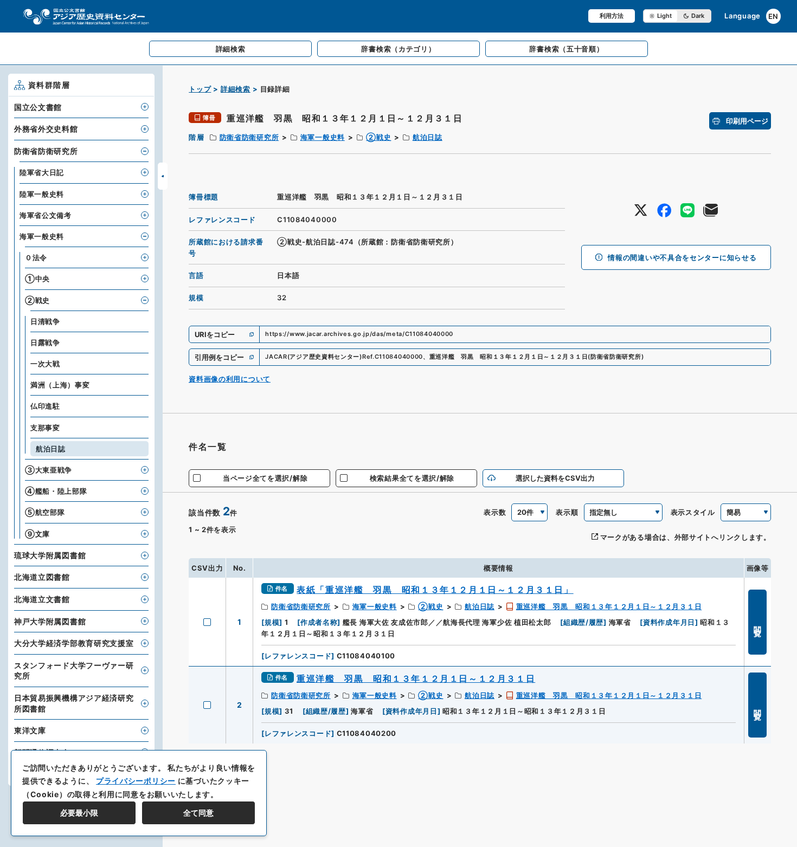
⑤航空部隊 (45, 512)
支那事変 (45, 427)
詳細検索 (235, 89)
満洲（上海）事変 (60, 384)
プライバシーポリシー (136, 780)
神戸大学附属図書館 (50, 621)
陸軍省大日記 (42, 172)
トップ (200, 89)
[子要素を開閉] (145, 107)
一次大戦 (45, 363)
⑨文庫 (37, 533)
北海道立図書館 (42, 576)
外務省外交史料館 (46, 128)
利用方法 (612, 16)
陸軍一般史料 (42, 194)
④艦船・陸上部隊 (56, 491)
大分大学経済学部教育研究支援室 (74, 643)
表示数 (495, 512)
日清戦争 (45, 321)
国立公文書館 (38, 107)
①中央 (37, 278)
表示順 (567, 512)
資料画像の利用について (230, 378)
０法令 (36, 257)
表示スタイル (693, 512)
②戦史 (378, 137)
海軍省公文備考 (46, 215)
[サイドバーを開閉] (163, 176)
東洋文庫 (30, 730)
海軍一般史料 (322, 137)
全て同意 (198, 812)
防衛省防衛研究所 (249, 137)
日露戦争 (45, 342)
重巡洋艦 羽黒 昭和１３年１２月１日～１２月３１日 (609, 606)
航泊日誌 (427, 137)
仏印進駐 (45, 406)
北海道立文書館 (42, 599)
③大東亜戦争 (48, 469)
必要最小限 (79, 812)
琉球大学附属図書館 (50, 555)
